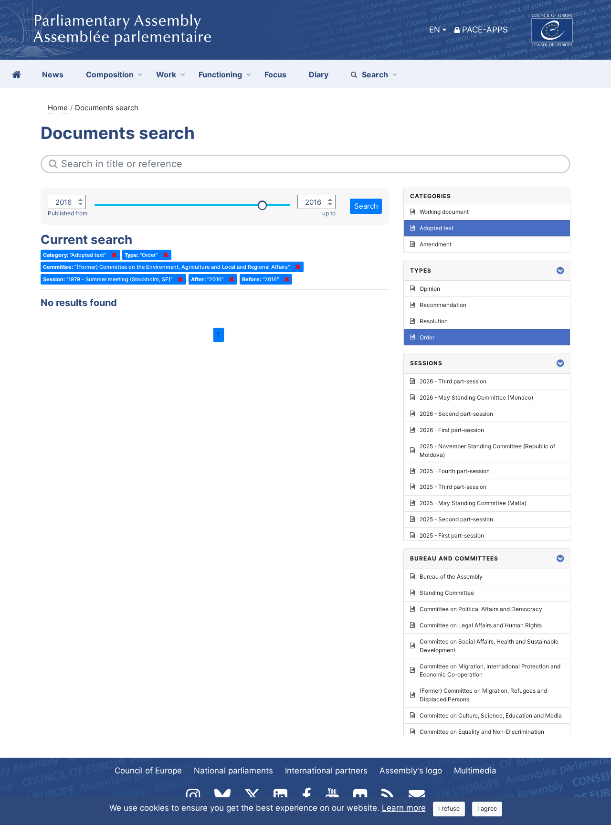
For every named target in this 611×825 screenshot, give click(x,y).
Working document (444, 211)
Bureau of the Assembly (451, 576)
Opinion (430, 288)
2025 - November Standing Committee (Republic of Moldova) (487, 450)
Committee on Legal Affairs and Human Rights (481, 625)
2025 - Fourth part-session (455, 471)
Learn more (404, 808)
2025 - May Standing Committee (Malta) (473, 503)
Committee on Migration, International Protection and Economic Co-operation (490, 670)
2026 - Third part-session (453, 381)
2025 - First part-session (452, 535)
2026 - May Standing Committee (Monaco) (476, 397)
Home (58, 107)
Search (375, 74)
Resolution (434, 321)
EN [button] (434, 29)
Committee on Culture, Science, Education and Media (491, 715)
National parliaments (233, 770)
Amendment (436, 244)
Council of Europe (148, 770)
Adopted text (436, 228)
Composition (110, 74)
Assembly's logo (410, 770)
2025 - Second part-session (456, 519)
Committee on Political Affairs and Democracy (481, 609)
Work (166, 74)
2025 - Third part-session (453, 486)
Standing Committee (447, 592)
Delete (112, 255)
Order (427, 337)
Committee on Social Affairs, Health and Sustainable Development (489, 646)
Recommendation (443, 304)
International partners (326, 770)
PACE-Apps (485, 29)
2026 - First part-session (452, 430)
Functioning (220, 74)
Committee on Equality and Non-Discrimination (482, 731)
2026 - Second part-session (456, 413)
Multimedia (475, 770)
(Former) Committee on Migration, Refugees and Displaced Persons (483, 695)
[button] (560, 270)
